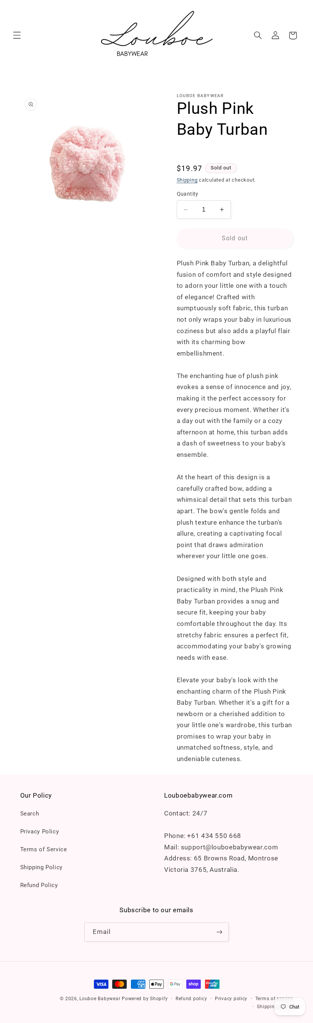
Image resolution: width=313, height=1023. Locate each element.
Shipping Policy (41, 867)
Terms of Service (43, 849)
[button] (17, 35)
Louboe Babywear (99, 998)
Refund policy (191, 998)
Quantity (187, 194)
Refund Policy (39, 885)
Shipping (187, 180)
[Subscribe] (219, 931)
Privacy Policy (39, 831)
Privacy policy (231, 998)
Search (29, 813)
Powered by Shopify (145, 998)
